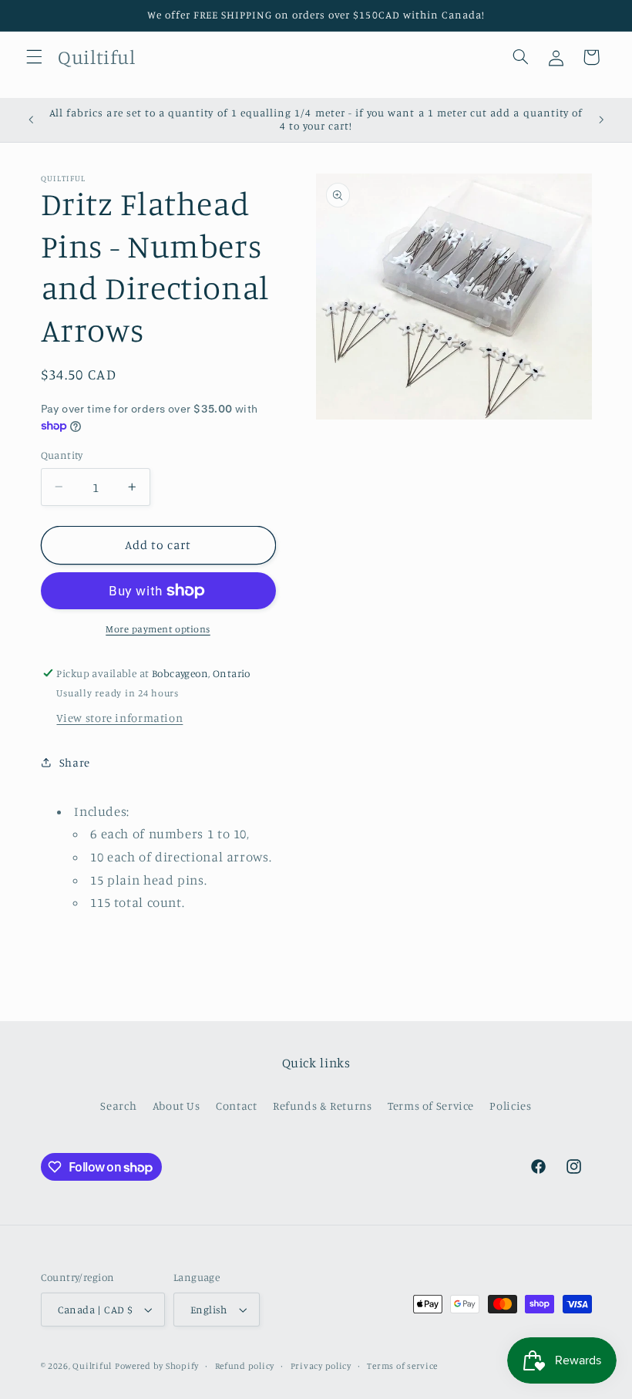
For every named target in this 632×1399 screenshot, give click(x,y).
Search (118, 1105)
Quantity (62, 455)
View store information (119, 717)
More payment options (158, 629)
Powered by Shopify (157, 1365)
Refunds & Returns (322, 1105)
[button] (34, 57)
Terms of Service (431, 1105)
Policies (510, 1105)
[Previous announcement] (31, 120)
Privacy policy (321, 1365)
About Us (176, 1105)
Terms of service (402, 1365)
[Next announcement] (601, 120)
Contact (236, 1105)
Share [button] (74, 762)
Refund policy (245, 1365)
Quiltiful (92, 1365)
